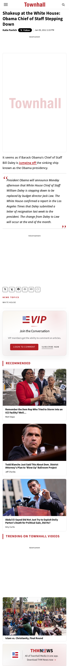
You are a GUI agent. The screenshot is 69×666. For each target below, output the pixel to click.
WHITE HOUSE (9, 302)
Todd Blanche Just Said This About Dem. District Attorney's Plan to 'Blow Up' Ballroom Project (31, 466)
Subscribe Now (50, 346)
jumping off (28, 163)
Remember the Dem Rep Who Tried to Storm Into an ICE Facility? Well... (34, 411)
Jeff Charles (10, 471)
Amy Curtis (10, 527)
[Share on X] (5, 289)
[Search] (63, 4)
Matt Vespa (10, 416)
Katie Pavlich (10, 30)
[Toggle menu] (6, 4)
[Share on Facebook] (18, 289)
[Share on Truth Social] (12, 289)
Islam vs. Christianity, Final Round (24, 638)
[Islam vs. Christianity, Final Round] (34, 616)
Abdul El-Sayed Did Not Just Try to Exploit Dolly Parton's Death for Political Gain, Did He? (31, 521)
